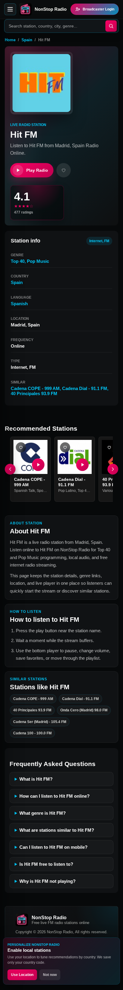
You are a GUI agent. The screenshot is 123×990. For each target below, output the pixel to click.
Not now (50, 975)
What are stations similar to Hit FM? (56, 830)
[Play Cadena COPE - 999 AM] (38, 464)
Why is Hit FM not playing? (47, 881)
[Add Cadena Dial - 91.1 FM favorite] (65, 447)
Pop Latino (67, 491)
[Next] (112, 469)
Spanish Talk (24, 491)
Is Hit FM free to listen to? (46, 864)
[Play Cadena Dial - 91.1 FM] (82, 464)
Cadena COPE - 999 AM (35, 388)
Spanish (19, 303)
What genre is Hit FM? (42, 813)
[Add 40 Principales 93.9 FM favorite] (109, 447)
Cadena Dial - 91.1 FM (84, 388)
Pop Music (38, 261)
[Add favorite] (63, 170)
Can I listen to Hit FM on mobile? (53, 847)
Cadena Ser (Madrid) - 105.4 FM (39, 721)
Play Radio (37, 170)
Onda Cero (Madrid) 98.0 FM (83, 710)
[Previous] (10, 469)
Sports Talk (46, 491)
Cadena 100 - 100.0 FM (32, 733)
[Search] (111, 26)
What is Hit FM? (36, 779)
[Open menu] (10, 9)
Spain (26, 40)
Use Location (22, 975)
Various (108, 491)
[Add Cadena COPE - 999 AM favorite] (21, 447)
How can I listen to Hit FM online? (54, 796)
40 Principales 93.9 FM (34, 393)
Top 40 (17, 261)
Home (10, 40)
